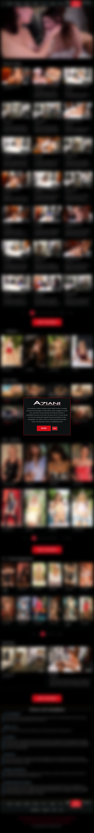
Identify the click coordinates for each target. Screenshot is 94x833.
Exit (54, 428)
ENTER (43, 428)
